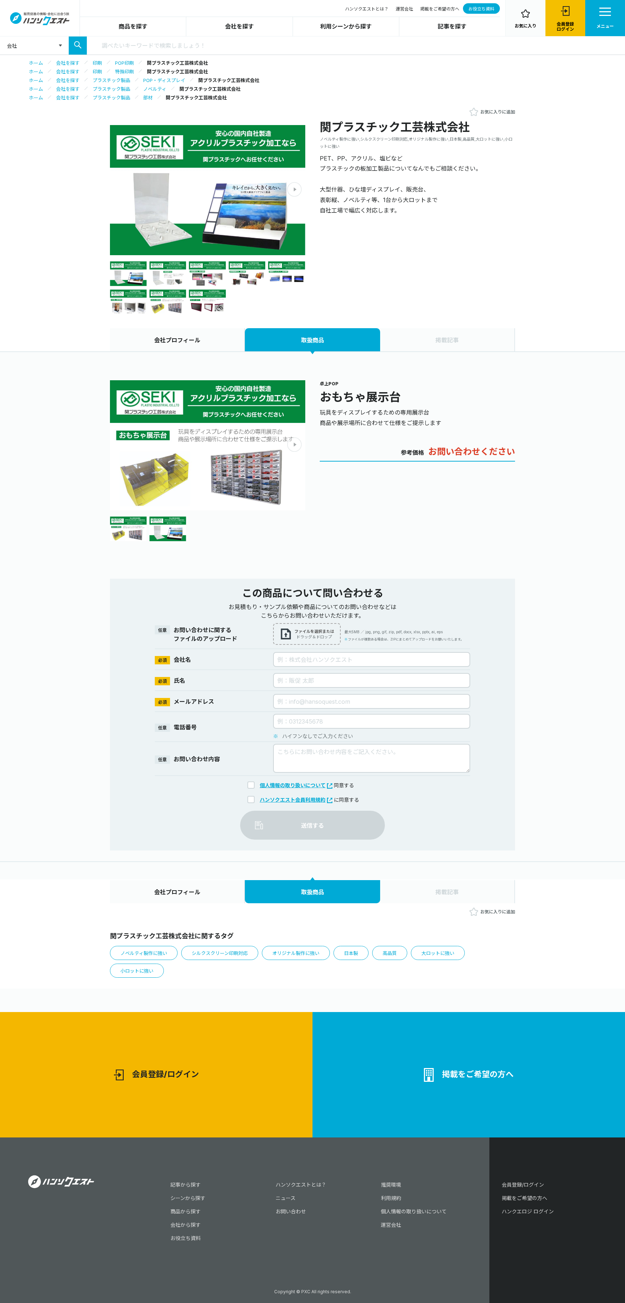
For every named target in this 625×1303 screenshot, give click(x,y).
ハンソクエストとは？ (366, 9)
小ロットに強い (136, 971)
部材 (148, 97)
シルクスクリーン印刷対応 (220, 953)
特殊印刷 (124, 71)
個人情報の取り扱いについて (293, 785)
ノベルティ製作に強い (143, 953)
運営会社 (404, 9)
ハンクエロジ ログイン (528, 1211)
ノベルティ (154, 89)
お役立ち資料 (481, 9)
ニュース (286, 1198)
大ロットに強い (437, 953)
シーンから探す (187, 1198)
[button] (294, 189)
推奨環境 (391, 1185)
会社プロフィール (177, 340)
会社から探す (185, 1225)
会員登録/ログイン (165, 1074)
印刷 (97, 63)
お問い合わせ (291, 1211)
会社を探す (239, 26)
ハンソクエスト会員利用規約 (293, 800)
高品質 (390, 953)
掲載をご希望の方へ (439, 9)
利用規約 (391, 1198)
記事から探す (185, 1185)
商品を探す (133, 26)
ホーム (36, 63)
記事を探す (452, 26)
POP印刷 (124, 63)
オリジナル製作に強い (295, 953)
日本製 (351, 953)
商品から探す (185, 1211)
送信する (312, 825)
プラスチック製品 (111, 80)
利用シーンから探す (346, 26)
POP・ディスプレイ (164, 80)
